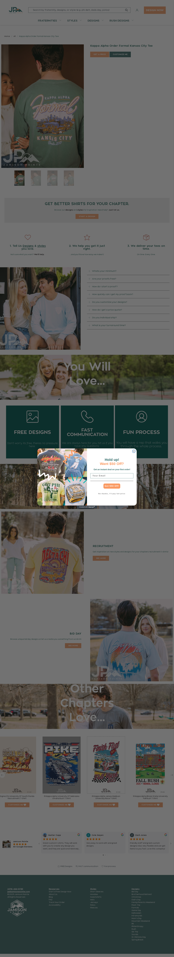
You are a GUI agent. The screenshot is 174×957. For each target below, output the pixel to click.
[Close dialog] (133, 451)
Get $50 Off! (112, 486)
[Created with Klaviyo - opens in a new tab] (87, 507)
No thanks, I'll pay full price (111, 494)
